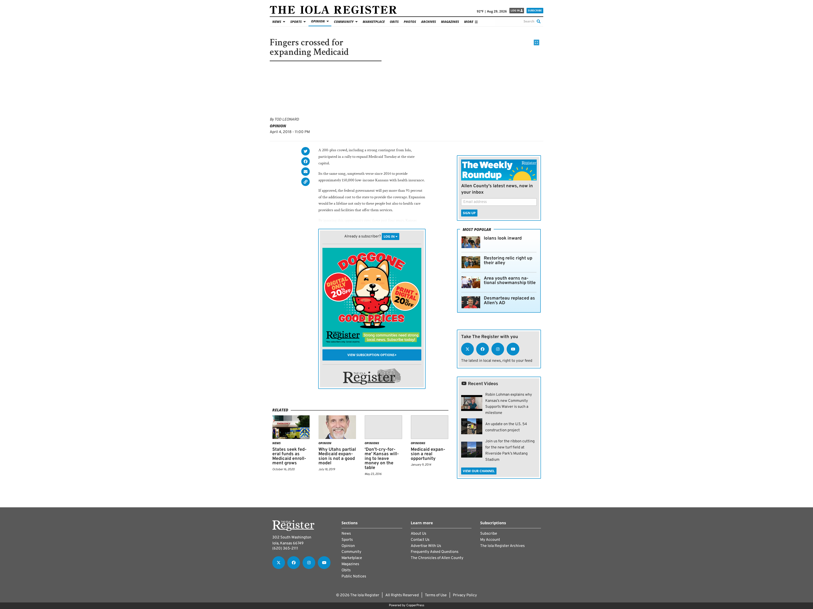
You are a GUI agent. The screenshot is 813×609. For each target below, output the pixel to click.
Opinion (318, 21)
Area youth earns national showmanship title (510, 281)
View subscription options (371, 355)
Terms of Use (436, 595)
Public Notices (354, 576)
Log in (515, 10)
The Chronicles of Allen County (437, 558)
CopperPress (415, 605)
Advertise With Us (426, 546)
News (276, 21)
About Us (418, 533)
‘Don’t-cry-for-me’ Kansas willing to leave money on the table (382, 459)
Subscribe (535, 10)
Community (344, 21)
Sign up (469, 213)
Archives (428, 21)
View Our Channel (479, 471)
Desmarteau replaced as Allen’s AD (509, 300)
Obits (394, 21)
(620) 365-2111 (285, 548)
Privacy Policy (465, 595)
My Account (490, 539)
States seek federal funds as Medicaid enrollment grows (289, 456)
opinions (372, 443)
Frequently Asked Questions (434, 551)
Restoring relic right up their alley (508, 260)
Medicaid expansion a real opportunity (428, 454)
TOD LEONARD (286, 119)
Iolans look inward (503, 238)
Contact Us (420, 539)
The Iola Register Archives (502, 546)
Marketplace (374, 21)
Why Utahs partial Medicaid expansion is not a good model (337, 456)
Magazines (450, 21)
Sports (296, 21)
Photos (410, 21)
